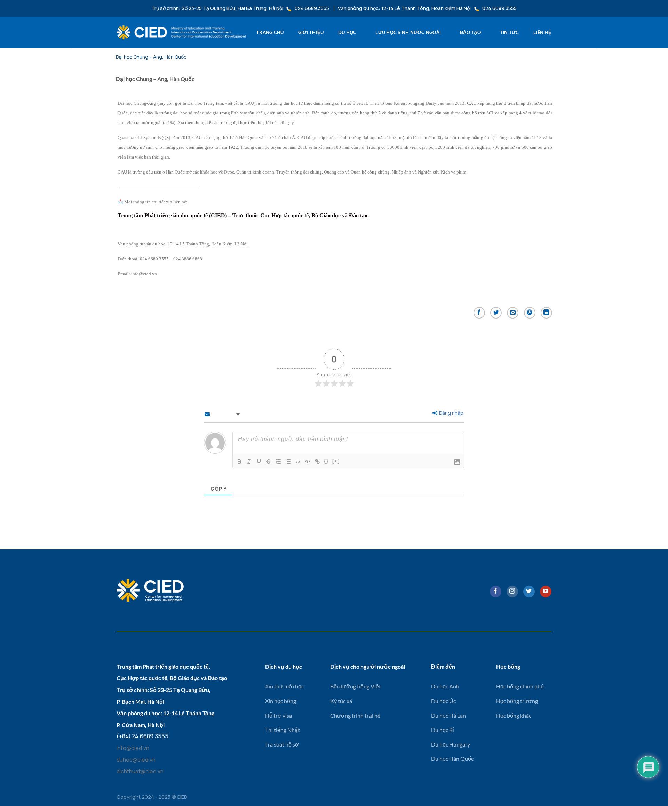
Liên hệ (542, 32)
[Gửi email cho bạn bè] (512, 313)
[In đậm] (239, 461)
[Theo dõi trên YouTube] (545, 591)
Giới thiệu (311, 32)
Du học (347, 32)
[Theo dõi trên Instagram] (512, 591)
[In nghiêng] (249, 461)
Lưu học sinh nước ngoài (408, 32)
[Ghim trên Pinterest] (529, 313)
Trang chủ (270, 32)
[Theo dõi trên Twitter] (529, 591)
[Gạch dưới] (259, 461)
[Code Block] (307, 461)
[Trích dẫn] (298, 461)
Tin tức (509, 32)
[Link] (317, 461)
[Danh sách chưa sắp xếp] (288, 461)
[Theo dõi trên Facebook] (495, 591)
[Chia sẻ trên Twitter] (496, 313)
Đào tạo (470, 32)
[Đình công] (268, 461)
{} (326, 461)
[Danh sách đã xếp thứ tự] (278, 461)
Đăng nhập (450, 413)
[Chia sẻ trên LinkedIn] (546, 313)
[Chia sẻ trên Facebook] (479, 313)
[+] (336, 461)
